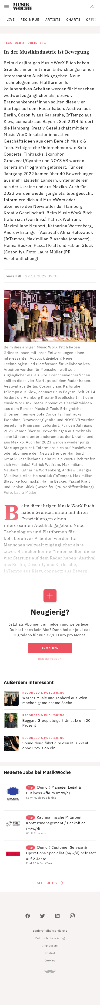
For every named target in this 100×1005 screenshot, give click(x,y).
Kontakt (50, 953)
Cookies (50, 960)
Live (11, 19)
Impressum (50, 945)
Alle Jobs (47, 883)
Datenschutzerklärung (50, 938)
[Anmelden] (91, 6)
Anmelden (50, 648)
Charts (73, 19)
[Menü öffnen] (6, 6)
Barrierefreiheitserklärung (50, 930)
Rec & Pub (30, 19)
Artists (53, 19)
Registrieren (50, 659)
